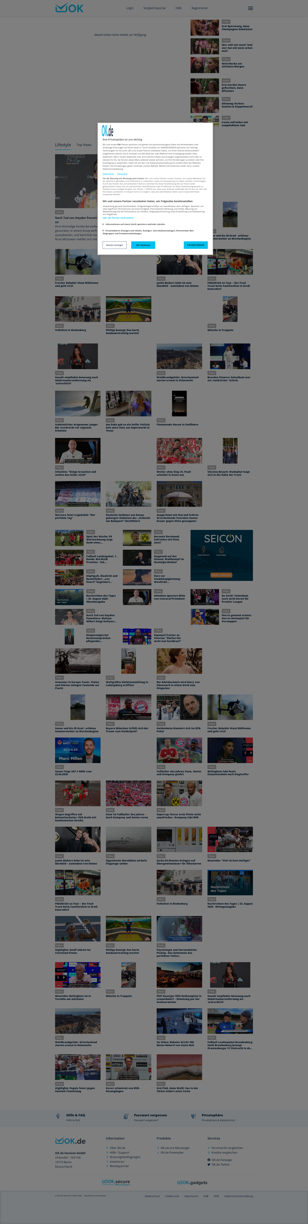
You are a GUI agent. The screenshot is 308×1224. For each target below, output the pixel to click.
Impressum (122, 173)
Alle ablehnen (143, 245)
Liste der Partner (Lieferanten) (118, 217)
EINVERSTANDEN (195, 245)
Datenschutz (108, 173)
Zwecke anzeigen (114, 245)
